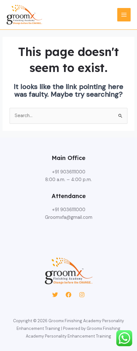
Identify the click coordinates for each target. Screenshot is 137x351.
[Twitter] (55, 295)
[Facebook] (68, 295)
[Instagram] (82, 295)
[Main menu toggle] (124, 14)
